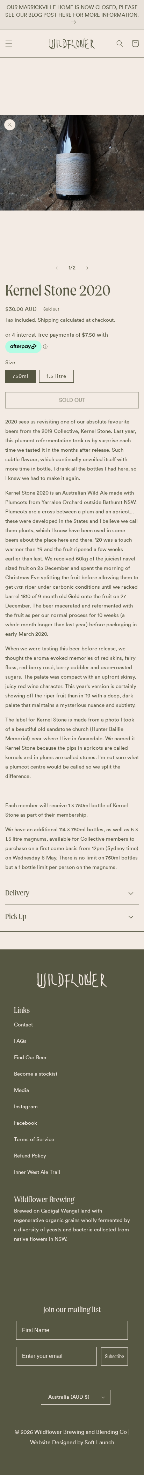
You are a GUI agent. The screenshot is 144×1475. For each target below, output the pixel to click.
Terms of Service (34, 1139)
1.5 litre (56, 376)
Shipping (48, 320)
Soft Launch (99, 1442)
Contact (23, 1024)
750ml (21, 376)
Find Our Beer (30, 1057)
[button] (8, 43)
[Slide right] (87, 268)
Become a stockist (35, 1074)
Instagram (26, 1106)
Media (21, 1090)
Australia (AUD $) (68, 1397)
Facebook (25, 1123)
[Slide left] (56, 268)
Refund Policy (30, 1156)
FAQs (20, 1041)
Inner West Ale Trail (37, 1172)
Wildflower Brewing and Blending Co (80, 1432)
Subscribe (114, 1356)
